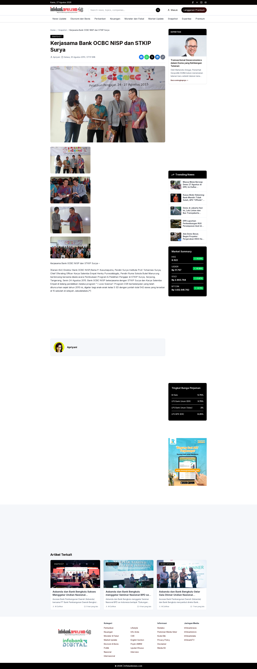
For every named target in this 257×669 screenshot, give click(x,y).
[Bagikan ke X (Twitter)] (152, 57)
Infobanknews (190, 628)
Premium (200, 18)
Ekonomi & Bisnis (111, 644)
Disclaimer (161, 644)
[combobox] (124, 10)
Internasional (109, 656)
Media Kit (161, 648)
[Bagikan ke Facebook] (141, 57)
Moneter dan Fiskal (134, 18)
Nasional (107, 652)
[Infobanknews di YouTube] (206, 2)
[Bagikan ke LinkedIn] (157, 57)
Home (53, 30)
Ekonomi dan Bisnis (80, 18)
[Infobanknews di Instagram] (201, 2)
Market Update (156, 18)
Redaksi (161, 628)
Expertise (186, 18)
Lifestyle (134, 628)
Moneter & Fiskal (111, 636)
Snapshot (173, 18)
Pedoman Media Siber (167, 632)
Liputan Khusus (137, 648)
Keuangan (115, 18)
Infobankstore (190, 632)
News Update (59, 18)
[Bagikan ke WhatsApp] (146, 57)
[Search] (158, 10)
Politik (106, 648)
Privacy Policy (163, 640)
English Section (137, 640)
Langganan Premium (194, 10)
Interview (135, 652)
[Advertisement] (13, 337)
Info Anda (135, 632)
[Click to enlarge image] (107, 104)
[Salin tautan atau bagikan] (162, 57)
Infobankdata (190, 636)
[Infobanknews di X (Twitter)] (197, 2)
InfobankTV (189, 640)
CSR (132, 636)
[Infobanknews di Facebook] (193, 2)
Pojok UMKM (136, 644)
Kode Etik (161, 636)
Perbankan (100, 18)
